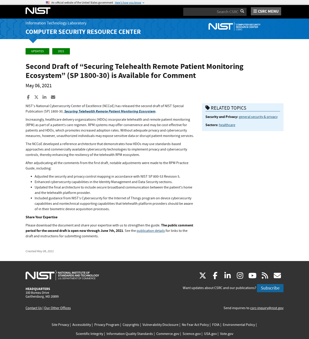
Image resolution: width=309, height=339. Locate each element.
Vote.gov (226, 334)
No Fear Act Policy (195, 325)
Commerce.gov (167, 334)
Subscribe (270, 288)
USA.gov (210, 334)
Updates (37, 51)
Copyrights (131, 325)
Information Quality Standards (130, 334)
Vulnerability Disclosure (160, 325)
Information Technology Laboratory (56, 23)
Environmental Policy (239, 325)
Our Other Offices (57, 308)
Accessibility (81, 325)
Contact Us (34, 308)
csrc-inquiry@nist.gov (266, 308)
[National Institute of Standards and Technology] (62, 275)
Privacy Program (106, 325)
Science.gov (192, 334)
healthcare (227, 125)
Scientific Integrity (89, 334)
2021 (61, 51)
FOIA (215, 325)
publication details (151, 230)
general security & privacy (258, 117)
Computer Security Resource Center (83, 32)
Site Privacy (60, 325)
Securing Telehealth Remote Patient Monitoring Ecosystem (109, 111)
